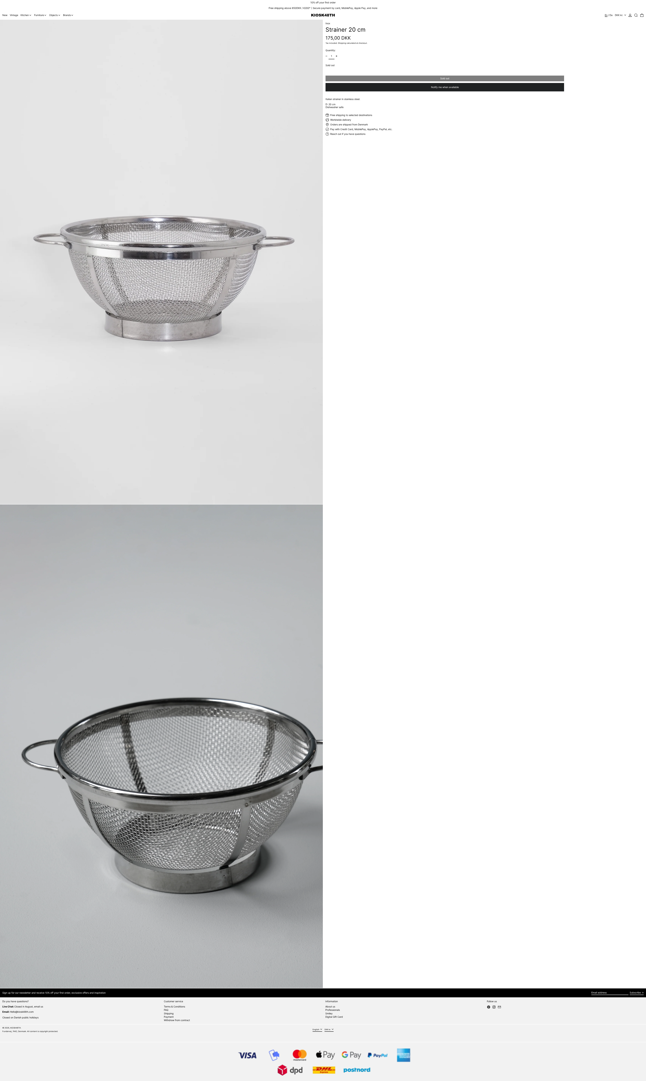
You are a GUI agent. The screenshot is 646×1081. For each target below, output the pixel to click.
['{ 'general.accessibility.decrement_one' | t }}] (326, 56)
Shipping (342, 43)
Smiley (329, 1013)
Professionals (332, 1009)
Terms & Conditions (174, 1006)
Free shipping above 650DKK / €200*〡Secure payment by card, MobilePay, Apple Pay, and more (323, 8)
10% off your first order (323, 2)
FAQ (166, 1009)
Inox (328, 23)
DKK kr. (619, 15)
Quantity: (331, 50)
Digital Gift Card (334, 1016)
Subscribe (635, 992)
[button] (636, 15)
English (316, 1029)
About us (330, 1006)
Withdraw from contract (177, 1020)
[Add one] (336, 56)
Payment (169, 1016)
